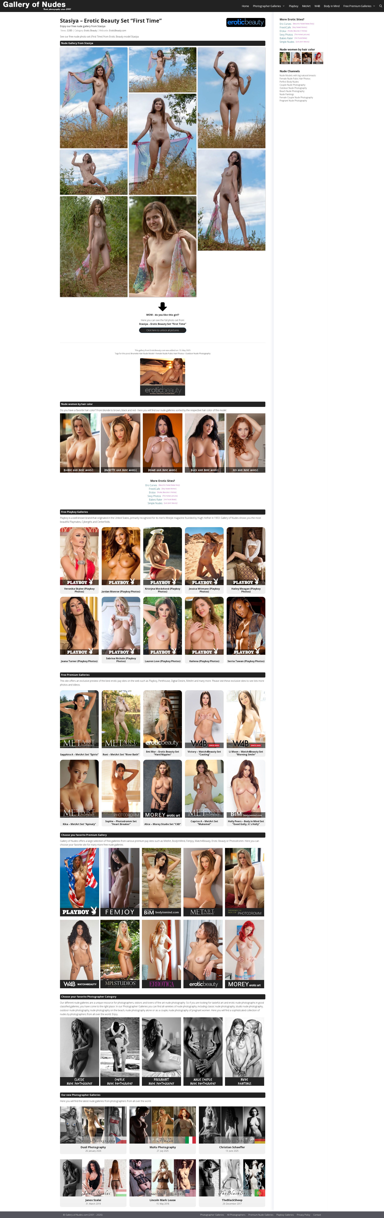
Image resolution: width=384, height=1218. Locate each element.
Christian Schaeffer (232, 1147)
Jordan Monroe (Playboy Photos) (121, 591)
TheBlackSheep (232, 1200)
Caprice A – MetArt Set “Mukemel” (204, 823)
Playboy (293, 6)
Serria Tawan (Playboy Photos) (246, 661)
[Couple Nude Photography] (120, 1085)
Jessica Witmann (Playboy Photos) (204, 590)
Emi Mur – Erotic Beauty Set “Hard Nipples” (162, 753)
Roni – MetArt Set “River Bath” (121, 754)
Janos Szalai (93, 1200)
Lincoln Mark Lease (163, 1200)
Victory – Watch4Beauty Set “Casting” (204, 753)
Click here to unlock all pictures (162, 330)
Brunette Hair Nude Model (142, 353)
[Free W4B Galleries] (79, 987)
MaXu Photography (163, 1147)
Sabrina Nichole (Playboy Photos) (121, 660)
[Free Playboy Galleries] (79, 915)
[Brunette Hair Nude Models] (120, 471)
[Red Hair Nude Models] (245, 471)
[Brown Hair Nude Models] (162, 471)
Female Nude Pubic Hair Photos (170, 353)
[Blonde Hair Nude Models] (80, 471)
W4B (317, 6)
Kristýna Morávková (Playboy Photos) (162, 590)
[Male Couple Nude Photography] (203, 1085)
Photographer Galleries (267, 6)
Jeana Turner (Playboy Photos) (79, 661)
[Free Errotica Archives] (161, 987)
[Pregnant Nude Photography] (161, 1085)
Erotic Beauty (90, 30)
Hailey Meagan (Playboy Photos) (246, 590)
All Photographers (236, 1214)
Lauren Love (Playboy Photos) (162, 661)
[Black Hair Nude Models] (204, 471)
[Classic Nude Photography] (79, 1085)
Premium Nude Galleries (260, 1214)
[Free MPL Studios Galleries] (120, 987)
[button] (380, 6)
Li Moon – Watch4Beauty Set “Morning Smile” (246, 753)
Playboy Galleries (285, 1214)
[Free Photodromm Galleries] (244, 915)
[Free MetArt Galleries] (203, 915)
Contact (317, 1214)
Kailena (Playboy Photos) (204, 661)
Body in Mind (331, 6)
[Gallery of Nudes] (38, 6)
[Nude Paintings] (244, 1085)
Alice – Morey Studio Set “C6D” (162, 824)
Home (245, 6)
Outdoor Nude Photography (197, 353)
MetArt (306, 6)
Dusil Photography (93, 1147)
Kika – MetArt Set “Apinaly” (79, 824)
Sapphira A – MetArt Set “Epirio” (79, 754)
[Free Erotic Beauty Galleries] (203, 987)
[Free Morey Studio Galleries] (244, 987)
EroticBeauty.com (117, 30)
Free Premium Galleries (357, 6)
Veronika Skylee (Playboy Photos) (79, 590)
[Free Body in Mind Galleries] (161, 915)
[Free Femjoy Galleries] (120, 915)
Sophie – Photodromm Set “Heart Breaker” (121, 823)
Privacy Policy (303, 1214)
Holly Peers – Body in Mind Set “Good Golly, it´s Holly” (246, 823)
